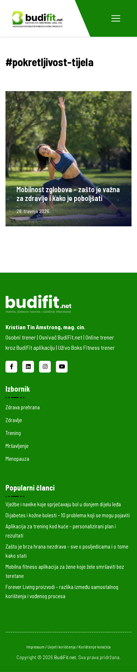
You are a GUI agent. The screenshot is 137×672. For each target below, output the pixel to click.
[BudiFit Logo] (36, 18)
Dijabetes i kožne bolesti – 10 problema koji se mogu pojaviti (67, 515)
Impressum (35, 646)
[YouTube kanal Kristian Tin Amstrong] (62, 365)
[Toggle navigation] (116, 18)
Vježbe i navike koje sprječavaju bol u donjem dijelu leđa (63, 504)
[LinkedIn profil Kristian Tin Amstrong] (28, 365)
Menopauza (17, 458)
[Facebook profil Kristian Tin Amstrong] (12, 365)
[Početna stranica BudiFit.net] (63, 302)
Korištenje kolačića (95, 646)
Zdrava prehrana (22, 407)
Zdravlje (13, 420)
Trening (13, 433)
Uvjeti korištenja (61, 646)
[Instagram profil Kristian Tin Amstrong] (45, 365)
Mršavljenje (16, 445)
